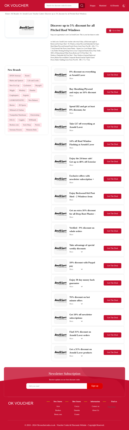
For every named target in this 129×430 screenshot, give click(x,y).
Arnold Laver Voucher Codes (33, 14)
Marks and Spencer (16, 81)
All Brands (114, 6)
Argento (26, 95)
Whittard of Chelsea (17, 110)
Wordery (22, 90)
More (71, 78)
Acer (58, 406)
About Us (95, 410)
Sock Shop (27, 125)
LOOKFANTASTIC (17, 100)
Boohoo (58, 410)
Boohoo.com (14, 125)
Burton (12, 105)
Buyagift (38, 85)
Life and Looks (33, 81)
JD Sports (22, 105)
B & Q (12, 120)
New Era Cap (14, 85)
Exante (76, 414)
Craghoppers (14, 95)
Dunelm (32, 90)
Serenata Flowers (16, 130)
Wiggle (12, 90)
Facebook (112, 407)
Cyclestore (27, 85)
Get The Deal (112, 75)
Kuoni (27, 76)
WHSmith (32, 120)
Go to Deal (116, 31)
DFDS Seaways (15, 76)
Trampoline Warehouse (18, 115)
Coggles (21, 120)
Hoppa (92, 6)
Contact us (95, 406)
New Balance (33, 100)
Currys (76, 406)
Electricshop (34, 115)
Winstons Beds (31, 130)
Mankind (102, 6)
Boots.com (58, 414)
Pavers (37, 125)
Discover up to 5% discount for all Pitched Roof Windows (65, 14)
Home (7, 14)
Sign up (94, 386)
